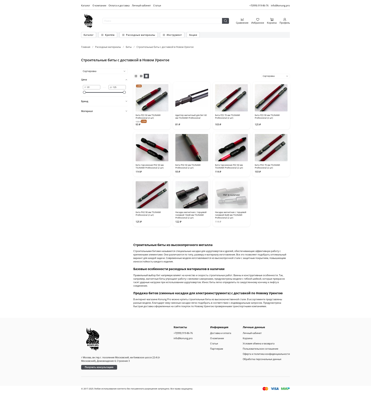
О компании (99, 5)
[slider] (84, 92)
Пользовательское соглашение (260, 348)
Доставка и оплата (220, 333)
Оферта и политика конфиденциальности (266, 354)
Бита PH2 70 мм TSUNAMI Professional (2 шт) (267, 166)
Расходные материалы (108, 47)
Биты (129, 47)
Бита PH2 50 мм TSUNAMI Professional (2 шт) (188, 166)
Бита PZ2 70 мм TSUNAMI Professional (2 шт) (227, 116)
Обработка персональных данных (262, 359)
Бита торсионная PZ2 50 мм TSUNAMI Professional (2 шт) (229, 166)
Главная (85, 47)
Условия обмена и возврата (258, 343)
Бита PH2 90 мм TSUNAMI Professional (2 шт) (148, 213)
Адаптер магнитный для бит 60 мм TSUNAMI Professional (191, 116)
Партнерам (216, 348)
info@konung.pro (280, 5)
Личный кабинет (141, 5)
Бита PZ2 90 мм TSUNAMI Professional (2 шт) (267, 116)
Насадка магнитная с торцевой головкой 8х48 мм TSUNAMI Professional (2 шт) (230, 215)
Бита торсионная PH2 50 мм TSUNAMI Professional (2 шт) (150, 166)
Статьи (157, 5)
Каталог (85, 5)
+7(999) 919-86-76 (259, 5)
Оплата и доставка (119, 5)
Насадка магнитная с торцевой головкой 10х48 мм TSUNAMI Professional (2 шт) (191, 215)
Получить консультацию (99, 367)
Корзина (247, 338)
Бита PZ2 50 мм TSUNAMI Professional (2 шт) (148, 116)
